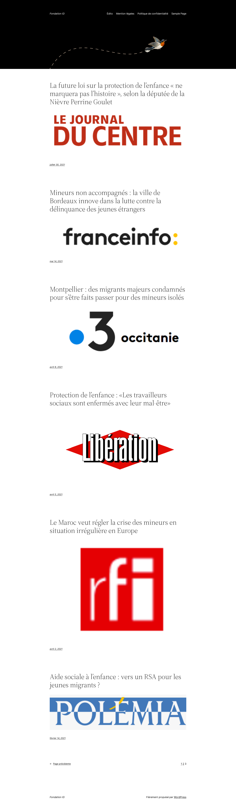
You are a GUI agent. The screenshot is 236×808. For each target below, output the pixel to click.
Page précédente (60, 763)
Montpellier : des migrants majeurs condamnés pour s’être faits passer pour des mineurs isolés (117, 293)
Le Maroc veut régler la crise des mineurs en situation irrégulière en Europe (113, 526)
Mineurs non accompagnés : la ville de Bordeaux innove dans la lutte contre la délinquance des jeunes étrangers (105, 200)
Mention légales (125, 13)
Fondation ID (57, 13)
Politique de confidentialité (153, 13)
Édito (110, 13)
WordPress (180, 797)
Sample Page (178, 13)
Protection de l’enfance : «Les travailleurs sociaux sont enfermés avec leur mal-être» (110, 399)
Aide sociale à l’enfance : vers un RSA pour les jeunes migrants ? (115, 681)
